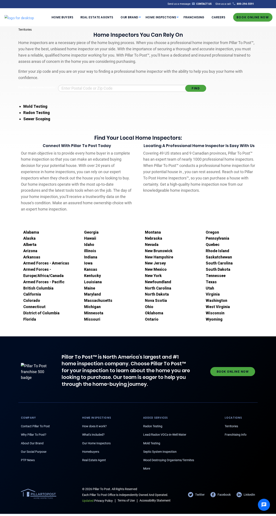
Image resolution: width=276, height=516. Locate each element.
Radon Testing (36, 112)
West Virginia (218, 306)
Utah (210, 288)
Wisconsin (215, 313)
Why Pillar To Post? (33, 434)
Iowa (88, 263)
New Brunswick (158, 251)
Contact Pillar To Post (35, 426)
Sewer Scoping (36, 119)
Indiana (90, 257)
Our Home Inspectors (96, 443)
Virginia (213, 294)
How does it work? (94, 426)
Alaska (29, 238)
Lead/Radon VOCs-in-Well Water (164, 434)
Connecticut (34, 306)
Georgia (91, 232)
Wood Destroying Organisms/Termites (168, 460)
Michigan (92, 306)
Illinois (90, 251)
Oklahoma (154, 313)
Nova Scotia (156, 300)
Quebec (213, 244)
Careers (218, 17)
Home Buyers (62, 17)
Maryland (92, 294)
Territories (25, 29)
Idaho (89, 244)
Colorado (31, 300)
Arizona (30, 251)
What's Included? (93, 434)
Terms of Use (126, 500)
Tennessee (216, 275)
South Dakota (218, 269)
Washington (216, 300)
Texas (211, 282)
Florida (29, 319)
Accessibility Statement (155, 500)
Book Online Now (253, 17)
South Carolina (219, 263)
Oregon (212, 232)
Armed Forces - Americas (46, 263)
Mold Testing (35, 106)
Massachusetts (98, 300)
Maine (89, 288)
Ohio (149, 306)
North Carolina (158, 288)
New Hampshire (159, 257)
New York (153, 275)
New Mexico (156, 269)
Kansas (90, 269)
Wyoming (214, 319)
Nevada (151, 244)
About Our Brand (32, 443)
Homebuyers (90, 451)
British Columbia (38, 288)
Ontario (151, 319)
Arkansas (31, 257)
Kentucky (92, 275)
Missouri (92, 319)
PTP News (28, 460)
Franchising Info (235, 434)
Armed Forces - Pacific (43, 282)
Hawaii (90, 238)
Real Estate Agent (94, 460)
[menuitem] (62, 17)
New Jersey (155, 263)
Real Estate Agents (96, 17)
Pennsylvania (217, 238)
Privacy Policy (97, 500)
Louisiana (93, 282)
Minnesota (93, 313)
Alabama (31, 232)
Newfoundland (158, 282)
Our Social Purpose (33, 451)
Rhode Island (217, 251)
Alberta (29, 244)
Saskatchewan (219, 257)
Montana (153, 232)
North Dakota (157, 294)
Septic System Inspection (160, 451)
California (32, 294)
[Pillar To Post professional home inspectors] (19, 17)
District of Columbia (41, 313)
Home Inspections (161, 17)
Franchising (193, 17)
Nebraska (153, 238)
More (146, 468)
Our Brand (129, 17)
